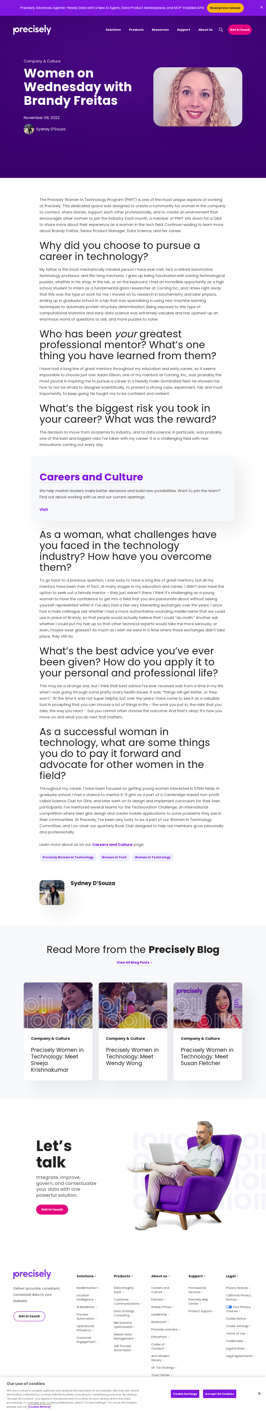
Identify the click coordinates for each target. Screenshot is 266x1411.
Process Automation (85, 1316)
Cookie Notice (236, 1319)
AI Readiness (86, 1307)
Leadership (159, 1314)
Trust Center (160, 1375)
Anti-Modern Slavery (160, 1358)
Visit (43, 509)
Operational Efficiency (85, 1328)
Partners (157, 1299)
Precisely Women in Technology (68, 857)
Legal (231, 1276)
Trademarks (234, 1341)
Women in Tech (114, 857)
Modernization (87, 1288)
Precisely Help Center (198, 1301)
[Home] (32, 30)
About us (159, 1276)
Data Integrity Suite (124, 1290)
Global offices (161, 1307)
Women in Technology (153, 857)
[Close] (259, 1393)
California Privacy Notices (238, 1297)
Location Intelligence (85, 1297)
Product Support (200, 1311)
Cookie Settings (237, 1326)
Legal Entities (235, 1348)
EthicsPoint (159, 1337)
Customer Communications (126, 1301)
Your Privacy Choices (238, 1309)
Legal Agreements (239, 1356)
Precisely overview (164, 1329)
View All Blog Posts (133, 963)
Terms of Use (235, 1333)
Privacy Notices (237, 1288)
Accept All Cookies (219, 1394)
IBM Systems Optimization (123, 1325)
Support (183, 30)
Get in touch (240, 30)
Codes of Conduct (158, 1346)
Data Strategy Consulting (124, 1313)
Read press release (225, 8)
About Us (205, 30)
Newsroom (159, 1322)
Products (136, 30)
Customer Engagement (86, 1340)
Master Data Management (124, 1336)
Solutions (113, 30)
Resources (160, 30)
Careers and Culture (91, 477)
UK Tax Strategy (162, 1368)
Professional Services (197, 1290)
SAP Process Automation (122, 1348)
